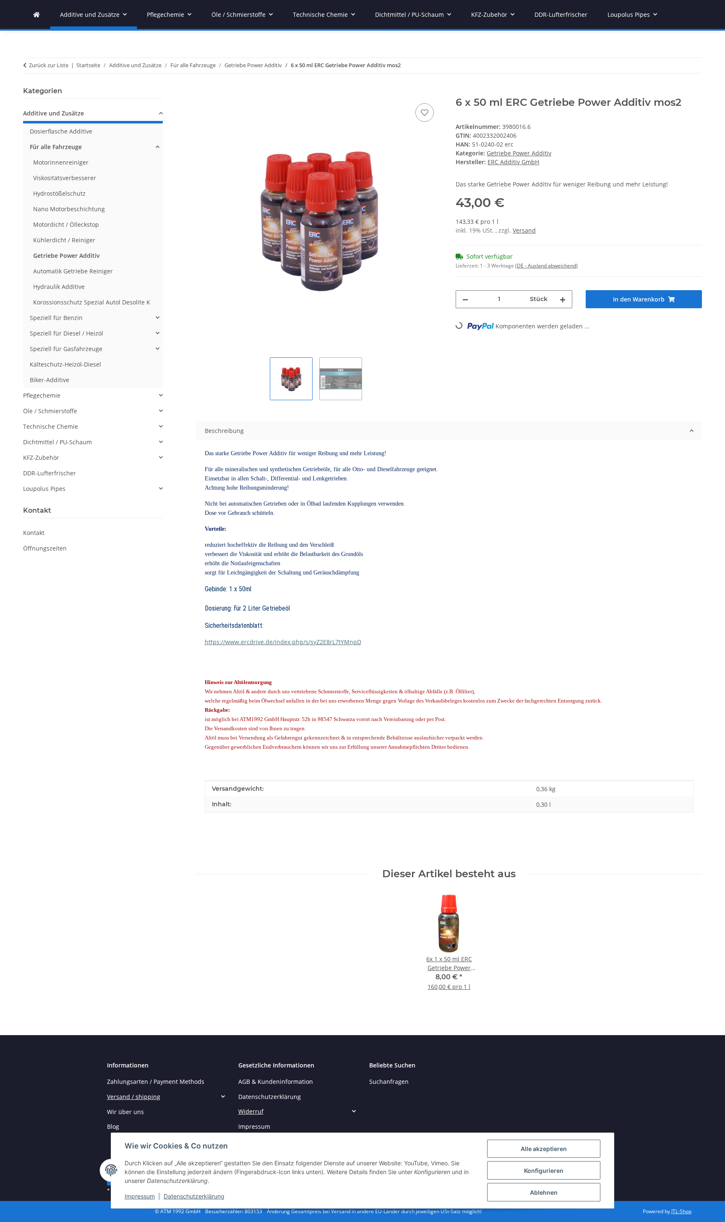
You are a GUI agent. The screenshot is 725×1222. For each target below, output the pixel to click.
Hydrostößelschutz (59, 193)
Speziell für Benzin (56, 318)
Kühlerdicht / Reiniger (64, 240)
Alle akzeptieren (544, 1148)
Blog (113, 1126)
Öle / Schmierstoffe (50, 411)
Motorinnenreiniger (61, 162)
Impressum (140, 1196)
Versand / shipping (133, 1097)
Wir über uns (125, 1112)
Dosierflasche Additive (61, 131)
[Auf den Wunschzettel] (424, 112)
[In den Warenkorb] (203, 92)
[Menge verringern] (465, 299)
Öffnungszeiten (45, 548)
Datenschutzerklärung (194, 1196)
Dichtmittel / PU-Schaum (57, 442)
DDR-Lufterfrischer (49, 473)
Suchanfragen (389, 1082)
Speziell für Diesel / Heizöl (66, 333)
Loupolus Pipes (44, 489)
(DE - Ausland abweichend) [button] (546, 265)
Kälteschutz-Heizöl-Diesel (65, 364)
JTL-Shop (681, 1211)
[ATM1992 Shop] (36, 14)
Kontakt (33, 533)
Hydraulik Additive (59, 287)
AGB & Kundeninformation (275, 1082)
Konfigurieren (543, 1170)
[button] (93, 114)
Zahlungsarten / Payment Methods (155, 1082)
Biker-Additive (49, 380)
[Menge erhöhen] (562, 299)
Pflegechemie (41, 395)
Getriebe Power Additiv (519, 153)
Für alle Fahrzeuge (56, 147)
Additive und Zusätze (53, 113)
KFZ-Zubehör (41, 458)
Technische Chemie (50, 426)
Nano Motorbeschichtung (69, 209)
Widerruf (250, 1111)
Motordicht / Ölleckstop (66, 224)
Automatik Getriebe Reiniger (73, 271)
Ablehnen (544, 1192)
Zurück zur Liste (48, 65)
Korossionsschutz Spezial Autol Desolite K (91, 302)
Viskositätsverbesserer (64, 178)
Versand (524, 230)
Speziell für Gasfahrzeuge (66, 349)
